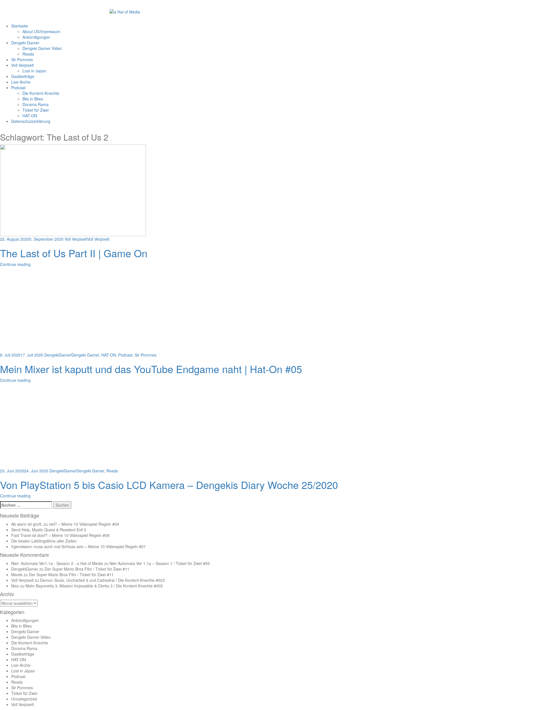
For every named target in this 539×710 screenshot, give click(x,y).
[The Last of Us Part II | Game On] (73, 190)
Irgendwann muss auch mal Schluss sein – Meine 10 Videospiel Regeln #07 (78, 546)
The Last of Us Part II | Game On (73, 253)
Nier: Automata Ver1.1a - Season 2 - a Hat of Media (57, 563)
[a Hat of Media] (124, 11)
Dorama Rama (35, 104)
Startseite (19, 26)
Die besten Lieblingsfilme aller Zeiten (44, 541)
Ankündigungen (36, 37)
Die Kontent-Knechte (40, 93)
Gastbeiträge (22, 76)
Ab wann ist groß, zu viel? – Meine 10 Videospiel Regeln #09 (65, 524)
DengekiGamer (57, 355)
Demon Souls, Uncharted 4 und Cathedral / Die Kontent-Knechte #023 (102, 580)
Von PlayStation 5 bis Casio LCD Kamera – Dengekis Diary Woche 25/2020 (169, 484)
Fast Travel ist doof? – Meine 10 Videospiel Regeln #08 (60, 535)
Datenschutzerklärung (30, 121)
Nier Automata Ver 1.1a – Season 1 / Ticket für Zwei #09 (159, 563)
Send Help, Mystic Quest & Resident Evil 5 (48, 529)
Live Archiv (21, 82)
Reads (28, 54)
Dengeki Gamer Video (42, 48)
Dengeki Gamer (25, 42)
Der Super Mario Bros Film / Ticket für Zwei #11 (87, 569)
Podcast (18, 87)
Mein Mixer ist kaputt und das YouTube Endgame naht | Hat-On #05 (151, 369)
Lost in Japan (34, 70)
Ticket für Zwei (35, 110)
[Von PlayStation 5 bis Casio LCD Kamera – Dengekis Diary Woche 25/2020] (73, 426)
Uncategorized (24, 699)
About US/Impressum (41, 31)
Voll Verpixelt (22, 65)
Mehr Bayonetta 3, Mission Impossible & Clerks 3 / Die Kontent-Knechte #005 (94, 586)
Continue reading (15, 264)
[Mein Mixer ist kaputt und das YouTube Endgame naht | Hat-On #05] (73, 310)
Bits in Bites (32, 99)
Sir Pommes (22, 59)
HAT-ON (29, 115)
